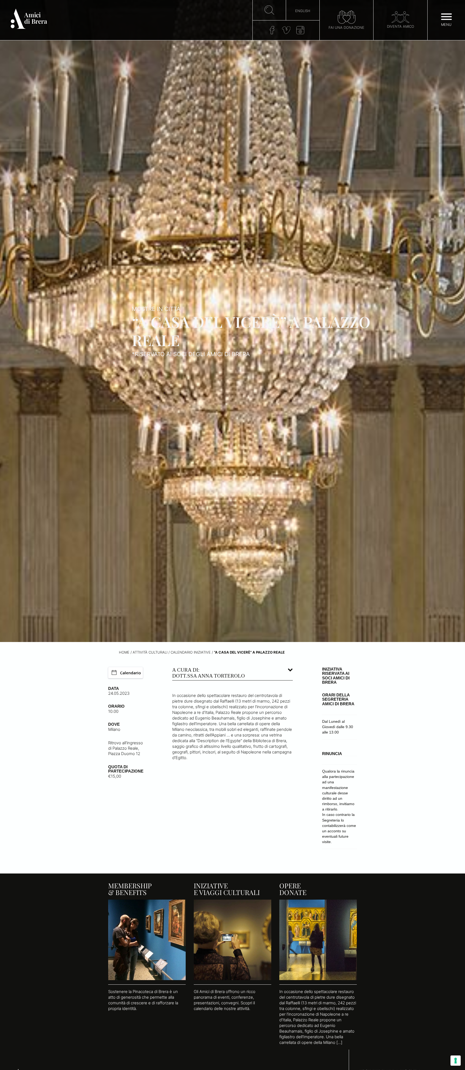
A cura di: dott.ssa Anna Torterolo (208, 673)
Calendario (130, 672)
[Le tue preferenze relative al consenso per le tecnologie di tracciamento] (455, 1060)
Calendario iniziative (191, 652)
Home (124, 652)
